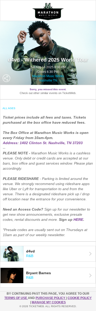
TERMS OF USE (16, 298)
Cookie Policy (80, 298)
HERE (78, 219)
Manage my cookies (49, 302)
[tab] (48, 254)
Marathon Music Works (48, 76)
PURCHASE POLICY (51, 298)
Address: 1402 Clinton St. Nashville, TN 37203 (43, 143)
